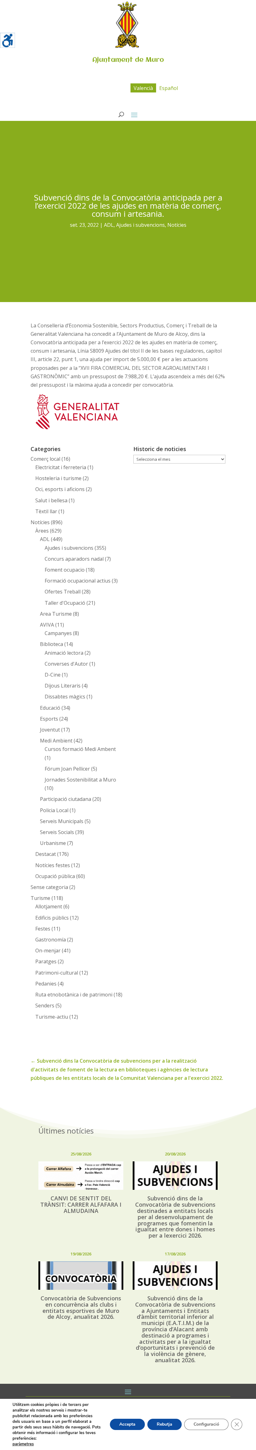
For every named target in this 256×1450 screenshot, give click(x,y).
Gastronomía (50, 939)
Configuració (206, 1424)
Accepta (127, 1424)
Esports (49, 718)
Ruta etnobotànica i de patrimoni (73, 994)
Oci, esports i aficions (60, 489)
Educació (50, 707)
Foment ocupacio (65, 569)
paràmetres (23, 1444)
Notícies (176, 224)
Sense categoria (49, 887)
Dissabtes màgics (65, 696)
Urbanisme (53, 843)
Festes (42, 928)
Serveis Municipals (61, 821)
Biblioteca (51, 644)
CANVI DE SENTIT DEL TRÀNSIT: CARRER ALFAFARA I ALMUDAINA (80, 1204)
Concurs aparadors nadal (74, 558)
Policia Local (54, 810)
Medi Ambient (56, 740)
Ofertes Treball (63, 591)
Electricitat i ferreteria (60, 467)
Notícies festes (52, 865)
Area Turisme (56, 613)
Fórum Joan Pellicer (67, 768)
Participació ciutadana (65, 799)
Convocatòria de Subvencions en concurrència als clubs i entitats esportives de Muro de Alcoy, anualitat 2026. (81, 1307)
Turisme (40, 898)
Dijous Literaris (63, 685)
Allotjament (48, 906)
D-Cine (53, 674)
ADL (109, 224)
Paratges (46, 961)
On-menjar (48, 950)
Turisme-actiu (51, 1016)
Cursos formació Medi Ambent (80, 749)
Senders (44, 1005)
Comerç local (45, 458)
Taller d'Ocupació (65, 602)
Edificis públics (52, 917)
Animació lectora (64, 652)
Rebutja (164, 1424)
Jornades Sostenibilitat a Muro (80, 779)
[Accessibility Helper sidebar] (7, 40)
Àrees (42, 530)
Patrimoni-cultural (56, 972)
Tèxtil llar (46, 511)
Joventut (50, 729)
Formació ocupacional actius (78, 580)
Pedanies (46, 983)
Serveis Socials (57, 832)
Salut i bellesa (51, 500)
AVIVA (47, 624)
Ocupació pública (55, 876)
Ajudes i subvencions (140, 224)
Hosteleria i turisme (58, 478)
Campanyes (58, 633)
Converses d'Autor (66, 663)
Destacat (45, 854)
